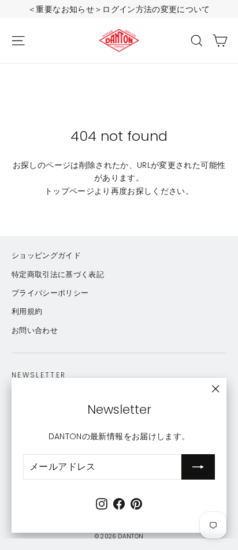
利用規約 (27, 311)
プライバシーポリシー (50, 292)
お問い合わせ (35, 330)
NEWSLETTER (39, 375)
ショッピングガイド (46, 255)
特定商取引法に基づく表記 (58, 274)
